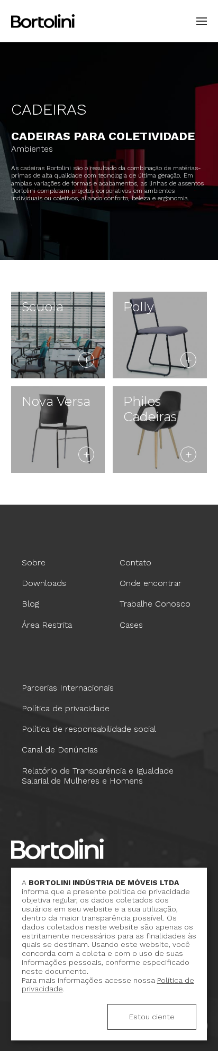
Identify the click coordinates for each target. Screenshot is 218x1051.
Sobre (34, 562)
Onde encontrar (150, 583)
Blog (30, 604)
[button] (199, 21)
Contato (135, 562)
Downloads (44, 583)
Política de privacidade (66, 708)
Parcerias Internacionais (68, 688)
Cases (131, 625)
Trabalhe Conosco (155, 604)
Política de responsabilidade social (89, 729)
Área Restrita (47, 625)
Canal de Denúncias (60, 750)
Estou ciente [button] (152, 1016)
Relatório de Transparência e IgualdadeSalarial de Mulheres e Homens (98, 776)
